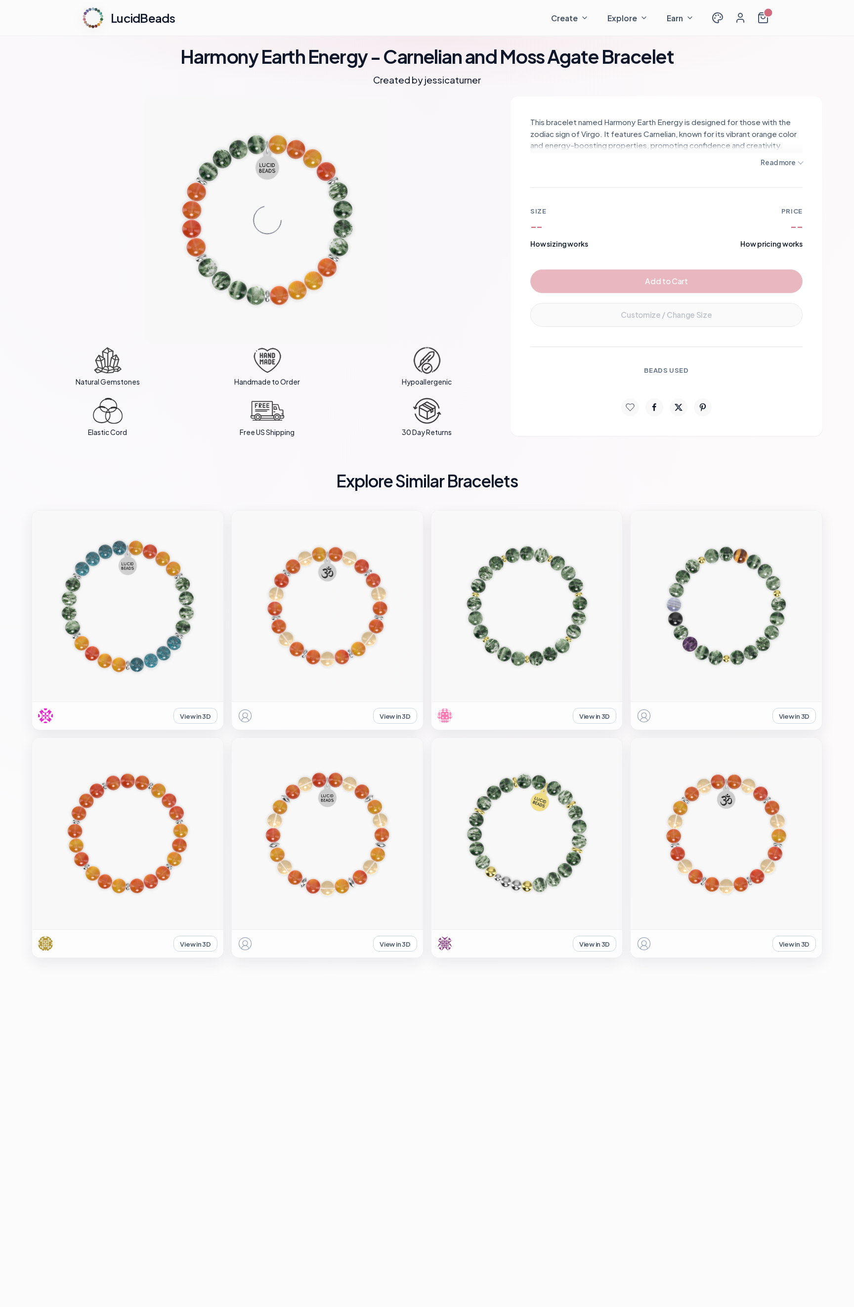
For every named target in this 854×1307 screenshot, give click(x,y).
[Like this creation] (630, 407)
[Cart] (763, 18)
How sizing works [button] (559, 243)
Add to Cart (666, 281)
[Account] (740, 18)
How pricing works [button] (771, 243)
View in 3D (195, 716)
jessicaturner (453, 80)
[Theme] (717, 18)
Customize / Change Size (666, 314)
